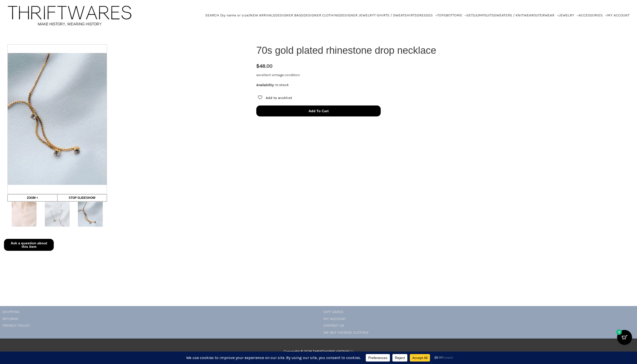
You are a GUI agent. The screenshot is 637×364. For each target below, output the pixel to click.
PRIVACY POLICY (16, 325)
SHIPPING (11, 312)
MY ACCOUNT (334, 318)
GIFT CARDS (333, 312)
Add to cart (319, 111)
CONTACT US (333, 325)
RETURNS (10, 318)
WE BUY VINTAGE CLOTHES (346, 332)
